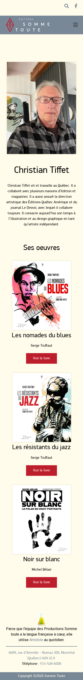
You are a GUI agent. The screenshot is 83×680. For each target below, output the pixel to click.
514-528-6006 (50, 664)
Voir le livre (41, 358)
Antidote (36, 640)
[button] (75, 25)
